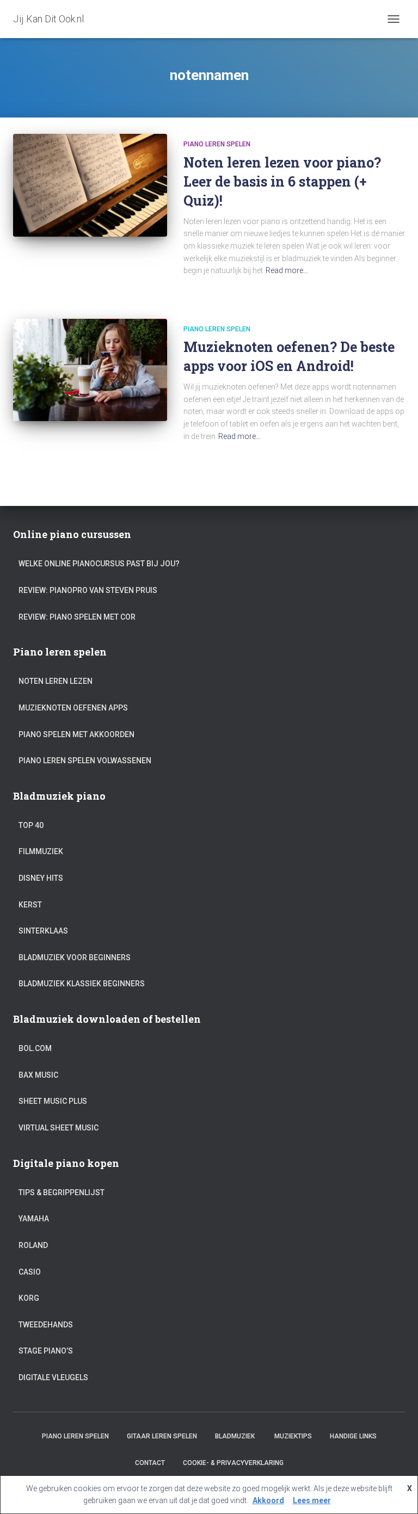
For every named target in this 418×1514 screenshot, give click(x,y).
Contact (150, 1463)
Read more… (287, 270)
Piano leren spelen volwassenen (85, 760)
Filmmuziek (41, 851)
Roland (33, 1245)
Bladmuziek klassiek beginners (82, 983)
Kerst (30, 904)
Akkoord (268, 1500)
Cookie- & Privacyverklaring (233, 1463)
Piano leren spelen (216, 144)
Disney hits (41, 878)
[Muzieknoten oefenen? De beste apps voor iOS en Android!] (90, 370)
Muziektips (293, 1436)
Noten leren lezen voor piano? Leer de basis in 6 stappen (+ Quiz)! (282, 181)
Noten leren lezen (56, 681)
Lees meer (312, 1500)
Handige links (353, 1436)
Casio (30, 1272)
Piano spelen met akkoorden (76, 734)
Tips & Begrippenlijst (61, 1192)
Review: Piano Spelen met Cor (77, 617)
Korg (29, 1298)
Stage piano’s (46, 1350)
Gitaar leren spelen (162, 1436)
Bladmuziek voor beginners (75, 957)
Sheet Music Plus (53, 1101)
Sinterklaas (43, 930)
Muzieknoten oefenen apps (73, 707)
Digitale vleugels (53, 1377)
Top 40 (31, 825)
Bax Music (38, 1075)
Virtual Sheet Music (59, 1127)
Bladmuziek (235, 1436)
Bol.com (35, 1048)
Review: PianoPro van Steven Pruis (88, 590)
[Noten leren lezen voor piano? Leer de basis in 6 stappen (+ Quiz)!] (90, 185)
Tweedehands (46, 1324)
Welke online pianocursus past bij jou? (99, 563)
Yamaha (34, 1218)
